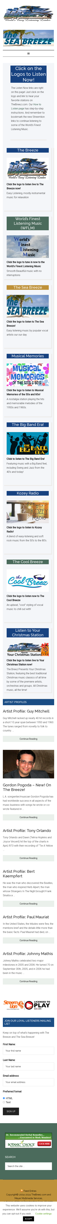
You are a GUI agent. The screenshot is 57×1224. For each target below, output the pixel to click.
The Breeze (28, 14)
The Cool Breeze (28, 561)
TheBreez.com (39, 1194)
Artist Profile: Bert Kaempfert (19, 873)
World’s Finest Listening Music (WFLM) (28, 223)
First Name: (9, 1044)
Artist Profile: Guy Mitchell (26, 711)
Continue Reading (28, 739)
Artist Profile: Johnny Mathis (28, 953)
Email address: (11, 1075)
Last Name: (9, 1060)
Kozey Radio (28, 493)
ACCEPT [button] (28, 1219)
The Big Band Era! (28, 424)
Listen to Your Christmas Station (28, 632)
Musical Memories (28, 356)
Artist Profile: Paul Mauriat (26, 917)
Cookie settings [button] (43, 1213)
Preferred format (12, 1091)
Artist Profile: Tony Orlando (27, 830)
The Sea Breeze (27, 287)
